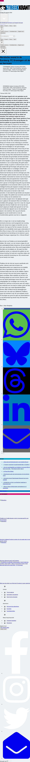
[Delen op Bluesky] (16, 366)
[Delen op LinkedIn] (16, 424)
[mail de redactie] (16, 758)
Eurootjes (9, 609)
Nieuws (12, 93)
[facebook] (16, 673)
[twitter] (16, 731)
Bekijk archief (3, 629)
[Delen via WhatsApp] (16, 339)
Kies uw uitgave (4, 14)
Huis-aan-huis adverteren (13, 606)
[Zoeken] (14, 36)
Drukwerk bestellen (11, 620)
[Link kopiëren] (3, 453)
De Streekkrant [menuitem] (3, 22)
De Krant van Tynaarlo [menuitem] (13, 22)
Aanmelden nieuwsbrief (12, 594)
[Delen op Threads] (16, 393)
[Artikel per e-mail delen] (16, 451)
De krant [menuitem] (21, 22)
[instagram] (16, 704)
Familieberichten (11, 611)
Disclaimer (9, 623)
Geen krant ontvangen (12, 597)
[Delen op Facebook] (3, 308)
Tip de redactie (10, 592)
